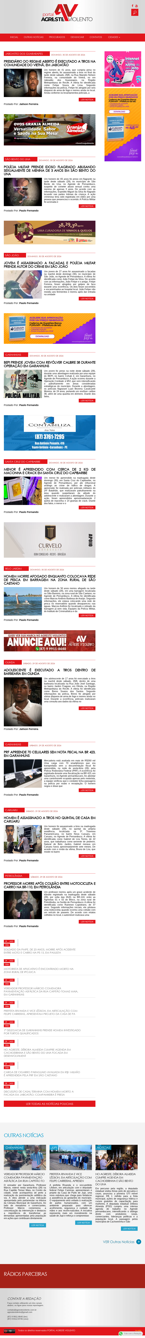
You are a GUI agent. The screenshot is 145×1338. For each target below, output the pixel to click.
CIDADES (113, 37)
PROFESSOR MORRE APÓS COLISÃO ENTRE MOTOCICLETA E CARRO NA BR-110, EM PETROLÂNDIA (49, 885)
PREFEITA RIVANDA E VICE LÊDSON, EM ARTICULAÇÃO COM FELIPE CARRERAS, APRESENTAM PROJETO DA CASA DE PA (40, 1012)
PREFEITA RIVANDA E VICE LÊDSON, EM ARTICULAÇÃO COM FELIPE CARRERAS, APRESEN (71, 1177)
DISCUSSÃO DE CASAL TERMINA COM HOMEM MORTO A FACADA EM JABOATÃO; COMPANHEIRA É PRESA (39, 1093)
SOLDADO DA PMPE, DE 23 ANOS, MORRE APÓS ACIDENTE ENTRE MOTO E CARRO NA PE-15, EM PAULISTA (40, 951)
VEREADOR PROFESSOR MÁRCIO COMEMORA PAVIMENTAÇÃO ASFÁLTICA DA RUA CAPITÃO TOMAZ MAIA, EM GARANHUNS (41, 991)
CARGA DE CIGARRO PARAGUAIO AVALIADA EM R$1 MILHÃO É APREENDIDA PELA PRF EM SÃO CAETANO (42, 1074)
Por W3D (138, 1330)
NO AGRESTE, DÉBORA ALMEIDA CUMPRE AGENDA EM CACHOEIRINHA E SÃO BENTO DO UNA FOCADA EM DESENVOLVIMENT (37, 1052)
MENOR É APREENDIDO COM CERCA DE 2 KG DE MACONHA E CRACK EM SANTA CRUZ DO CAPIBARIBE (49, 471)
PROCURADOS (57, 37)
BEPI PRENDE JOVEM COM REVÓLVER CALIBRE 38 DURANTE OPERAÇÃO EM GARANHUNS (49, 364)
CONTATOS (96, 37)
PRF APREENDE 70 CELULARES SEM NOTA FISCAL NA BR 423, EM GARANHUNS (49, 753)
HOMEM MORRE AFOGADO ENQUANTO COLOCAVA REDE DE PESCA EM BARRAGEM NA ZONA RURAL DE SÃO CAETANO (49, 579)
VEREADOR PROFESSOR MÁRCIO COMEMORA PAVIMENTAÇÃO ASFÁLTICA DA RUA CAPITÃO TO (24, 1177)
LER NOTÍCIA (87, 99)
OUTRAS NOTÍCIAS (33, 37)
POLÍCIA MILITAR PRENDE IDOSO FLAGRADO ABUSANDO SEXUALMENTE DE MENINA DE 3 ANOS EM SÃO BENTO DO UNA (49, 170)
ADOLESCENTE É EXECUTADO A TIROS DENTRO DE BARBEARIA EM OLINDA (49, 671)
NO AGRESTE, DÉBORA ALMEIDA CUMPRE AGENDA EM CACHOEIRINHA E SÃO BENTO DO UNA (115, 1179)
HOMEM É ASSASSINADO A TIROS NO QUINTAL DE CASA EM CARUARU (49, 819)
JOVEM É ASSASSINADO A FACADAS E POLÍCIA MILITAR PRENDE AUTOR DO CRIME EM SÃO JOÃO (49, 264)
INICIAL (14, 37)
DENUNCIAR (77, 37)
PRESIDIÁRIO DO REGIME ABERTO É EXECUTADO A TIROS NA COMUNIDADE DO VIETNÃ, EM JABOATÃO (49, 63)
